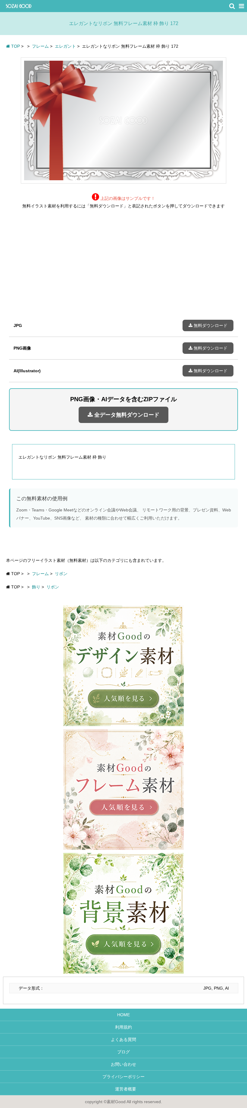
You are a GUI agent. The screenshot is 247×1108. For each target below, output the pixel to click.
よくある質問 (123, 1039)
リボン (61, 573)
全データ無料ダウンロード (126, 415)
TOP (15, 46)
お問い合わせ (123, 1064)
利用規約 (123, 1027)
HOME (123, 1014)
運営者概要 (123, 1089)
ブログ (123, 1051)
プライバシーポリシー (123, 1076)
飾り (36, 586)
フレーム (40, 573)
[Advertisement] (123, 269)
